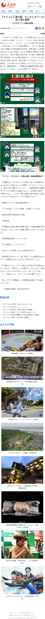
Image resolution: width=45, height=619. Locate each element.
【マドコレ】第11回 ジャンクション (15, 307)
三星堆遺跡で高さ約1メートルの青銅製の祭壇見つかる (22, 383)
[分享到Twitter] (40, 28)
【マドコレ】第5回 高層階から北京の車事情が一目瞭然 (21, 315)
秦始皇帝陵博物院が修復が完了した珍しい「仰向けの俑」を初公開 (22, 526)
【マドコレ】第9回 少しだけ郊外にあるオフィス (19, 312)
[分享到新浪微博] (43, 28)
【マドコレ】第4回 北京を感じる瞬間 (15, 317)
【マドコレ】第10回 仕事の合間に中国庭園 (17, 309)
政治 (3, 11)
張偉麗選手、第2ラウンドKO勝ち (22, 353)
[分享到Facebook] (36, 28)
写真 (31, 11)
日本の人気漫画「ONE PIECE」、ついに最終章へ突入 (22, 561)
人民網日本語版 (5, 28)
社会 (17, 11)
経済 (10, 11)
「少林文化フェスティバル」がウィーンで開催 (22, 419)
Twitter (37, 3)
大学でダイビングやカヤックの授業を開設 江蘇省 (22, 597)
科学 (24, 11)
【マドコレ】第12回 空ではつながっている (17, 304)
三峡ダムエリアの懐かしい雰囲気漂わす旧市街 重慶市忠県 (23, 487)
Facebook (30, 3)
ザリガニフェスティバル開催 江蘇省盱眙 (22, 453)
